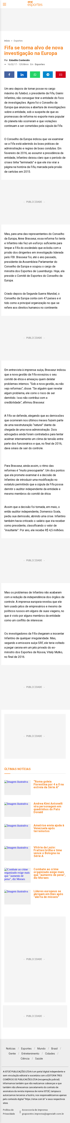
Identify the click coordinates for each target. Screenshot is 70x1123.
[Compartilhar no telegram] (48, 74)
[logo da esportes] (35, 4)
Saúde (39, 1058)
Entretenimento (30, 1053)
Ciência (25, 1058)
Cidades (50, 1053)
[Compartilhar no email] (61, 74)
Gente (12, 1053)
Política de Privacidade (9, 1112)
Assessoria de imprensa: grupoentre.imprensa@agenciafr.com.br (43, 1112)
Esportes (18, 41)
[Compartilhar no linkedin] (22, 74)
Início (7, 41)
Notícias (10, 1048)
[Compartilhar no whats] (35, 74)
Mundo (41, 1048)
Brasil (54, 1048)
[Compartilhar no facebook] (9, 74)
